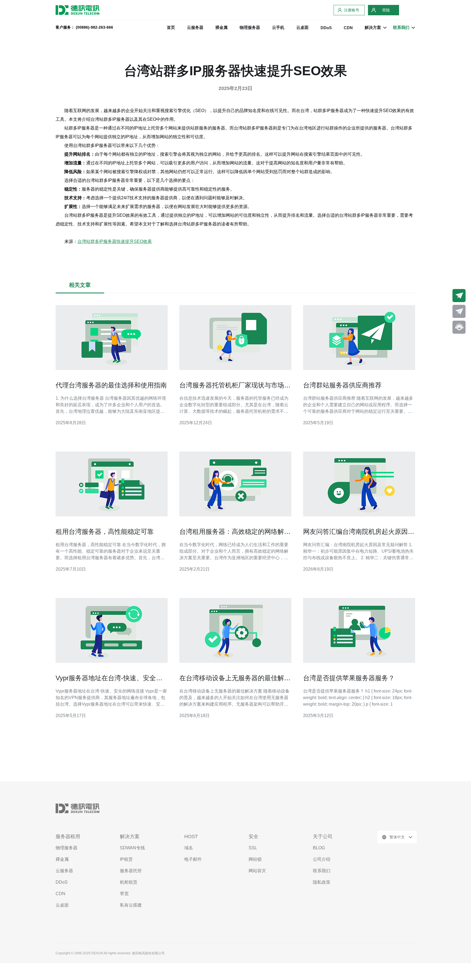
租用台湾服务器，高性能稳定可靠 (105, 531)
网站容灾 (257, 870)
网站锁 (255, 859)
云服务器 (195, 27)
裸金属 (221, 27)
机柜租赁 (128, 882)
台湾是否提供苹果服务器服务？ (349, 678)
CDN (348, 27)
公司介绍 (321, 859)
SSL (253, 847)
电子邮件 (193, 859)
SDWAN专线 (132, 847)
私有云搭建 (131, 905)
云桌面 (302, 27)
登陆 (386, 10)
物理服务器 (250, 27)
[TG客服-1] (459, 295)
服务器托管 (131, 870)
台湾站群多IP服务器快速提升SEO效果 (114, 241)
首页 (171, 27)
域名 (188, 847)
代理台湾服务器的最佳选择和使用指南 (111, 385)
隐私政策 (321, 882)
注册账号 (351, 10)
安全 (253, 836)
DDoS (326, 27)
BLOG (319, 847)
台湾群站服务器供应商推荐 (342, 385)
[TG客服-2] (459, 311)
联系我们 (321, 870)
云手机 (278, 27)
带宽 (124, 893)
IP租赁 (126, 859)
